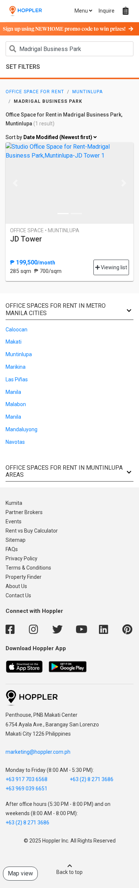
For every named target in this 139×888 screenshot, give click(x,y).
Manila (13, 392)
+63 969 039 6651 (26, 788)
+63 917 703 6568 (26, 779)
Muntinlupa (87, 91)
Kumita (14, 503)
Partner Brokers (24, 512)
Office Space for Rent (35, 91)
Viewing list (113, 267)
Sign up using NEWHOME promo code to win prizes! (64, 29)
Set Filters (23, 66)
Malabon (16, 404)
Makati (13, 342)
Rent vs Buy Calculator (32, 531)
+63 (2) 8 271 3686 (91, 779)
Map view (20, 873)
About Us (16, 586)
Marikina (16, 367)
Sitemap (16, 540)
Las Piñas (17, 379)
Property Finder (24, 577)
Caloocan (16, 329)
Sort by (49, 137)
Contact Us (18, 595)
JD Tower (26, 238)
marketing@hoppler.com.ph (38, 752)
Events (13, 521)
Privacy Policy (21, 558)
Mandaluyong (21, 429)
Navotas (15, 442)
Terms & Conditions (28, 568)
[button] (15, 183)
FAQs (12, 549)
